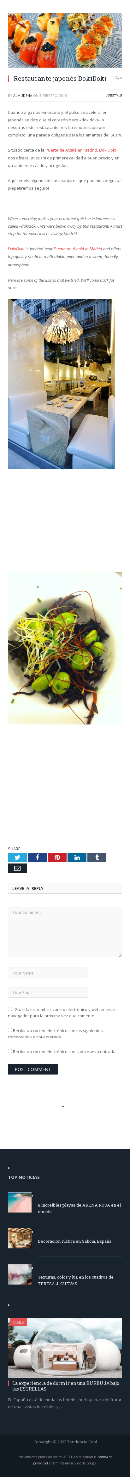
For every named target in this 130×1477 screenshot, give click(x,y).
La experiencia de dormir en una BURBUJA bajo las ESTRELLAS (65, 1386)
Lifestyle (113, 95)
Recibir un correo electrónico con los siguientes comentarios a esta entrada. (55, 1034)
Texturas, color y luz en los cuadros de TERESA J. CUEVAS (76, 1280)
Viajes (18, 1322)
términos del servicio (66, 1463)
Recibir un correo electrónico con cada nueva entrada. (64, 1051)
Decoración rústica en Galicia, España (74, 1241)
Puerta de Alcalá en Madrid (71, 150)
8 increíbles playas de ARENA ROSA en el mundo (79, 1208)
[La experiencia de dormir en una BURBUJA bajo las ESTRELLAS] (65, 1348)
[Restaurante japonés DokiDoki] (65, 41)
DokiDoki (107, 150)
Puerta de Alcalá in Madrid (78, 249)
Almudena (22, 95)
